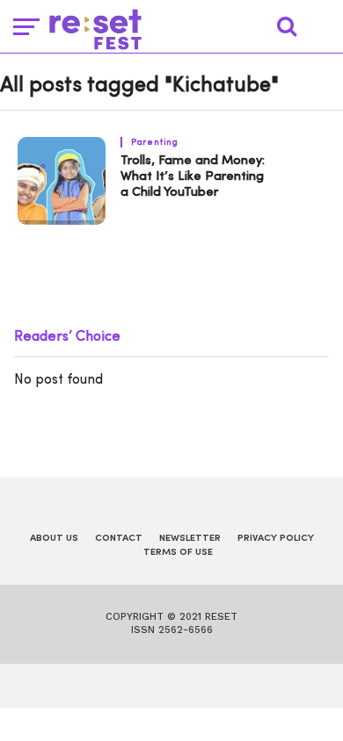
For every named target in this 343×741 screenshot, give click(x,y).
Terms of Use (178, 553)
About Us (54, 538)
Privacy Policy (275, 538)
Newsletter (190, 538)
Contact (118, 538)
